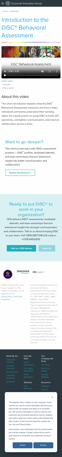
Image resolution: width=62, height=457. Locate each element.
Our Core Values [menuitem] (45, 369)
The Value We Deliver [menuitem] (29, 369)
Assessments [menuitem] (12, 371)
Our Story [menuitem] (45, 364)
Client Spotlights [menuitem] (28, 375)
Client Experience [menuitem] (29, 363)
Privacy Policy (6, 296)
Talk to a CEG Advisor (21, 248)
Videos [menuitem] (44, 389)
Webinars (14, 11)
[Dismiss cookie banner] (52, 397)
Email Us (47, 248)
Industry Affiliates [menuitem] (45, 375)
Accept (22, 445)
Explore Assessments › (20, 172)
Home (5, 11)
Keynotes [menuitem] (10, 381)
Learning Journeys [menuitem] (10, 366)
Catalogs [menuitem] (45, 385)
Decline (43, 445)
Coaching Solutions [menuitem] (10, 376)
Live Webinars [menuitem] (28, 387)
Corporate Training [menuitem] (10, 360)
